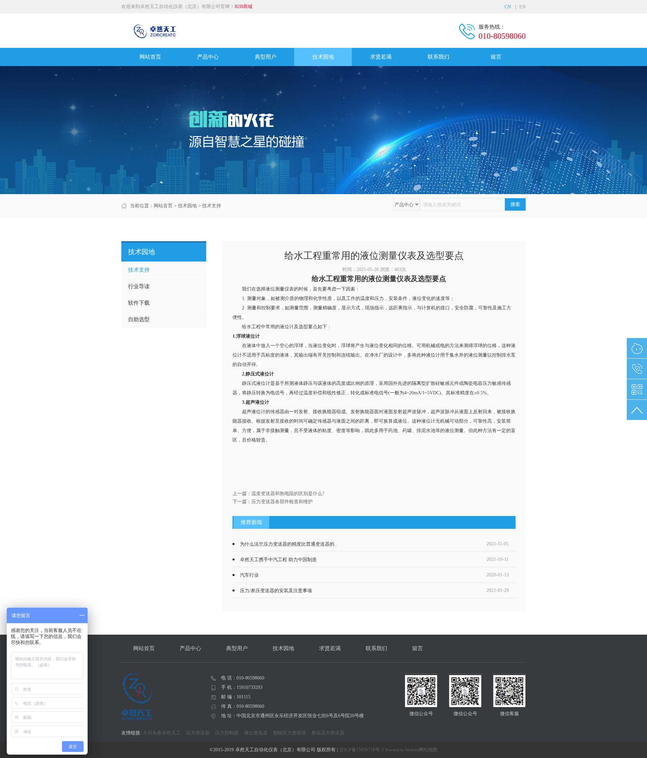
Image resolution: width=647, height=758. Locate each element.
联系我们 (438, 57)
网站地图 (428, 749)
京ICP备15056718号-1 (361, 749)
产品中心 (208, 57)
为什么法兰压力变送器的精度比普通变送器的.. (288, 544)
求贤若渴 (381, 57)
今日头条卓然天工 (162, 732)
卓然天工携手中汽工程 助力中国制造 (278, 559)
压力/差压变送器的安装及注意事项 (276, 590)
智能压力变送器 (289, 732)
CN (507, 7)
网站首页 (150, 57)
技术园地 (323, 57)
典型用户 (265, 57)
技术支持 (211, 205)
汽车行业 (249, 575)
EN (522, 7)
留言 (496, 57)
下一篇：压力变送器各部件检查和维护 (273, 501)
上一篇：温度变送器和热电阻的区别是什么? (278, 493)
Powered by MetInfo (402, 750)
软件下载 (139, 303)
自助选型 (139, 319)
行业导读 (139, 286)
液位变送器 (256, 732)
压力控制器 (227, 732)
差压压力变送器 (327, 732)
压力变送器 (198, 732)
